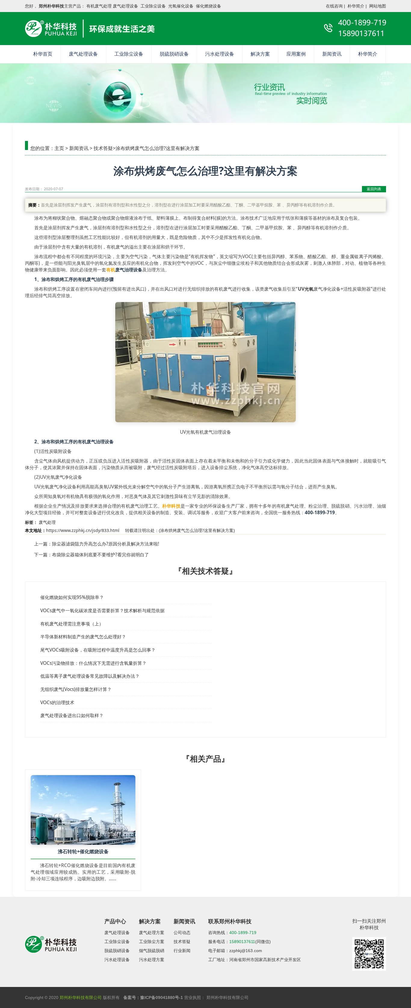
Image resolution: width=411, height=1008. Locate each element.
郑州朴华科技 (51, 6)
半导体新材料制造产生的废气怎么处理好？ (83, 637)
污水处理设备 (219, 54)
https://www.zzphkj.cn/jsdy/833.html (82, 530)
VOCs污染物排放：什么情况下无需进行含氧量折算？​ (93, 663)
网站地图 (377, 6)
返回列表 (374, 188)
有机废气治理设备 (96, 441)
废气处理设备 (83, 54)
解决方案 (260, 54)
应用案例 (296, 54)
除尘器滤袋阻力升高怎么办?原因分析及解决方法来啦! (105, 544)
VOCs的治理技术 (57, 702)
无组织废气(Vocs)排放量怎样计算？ (76, 689)
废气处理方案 (151, 932)
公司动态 (182, 932)
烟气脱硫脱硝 (151, 950)
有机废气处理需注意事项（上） (72, 624)
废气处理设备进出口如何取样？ (72, 715)
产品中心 (115, 921)
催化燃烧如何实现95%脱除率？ (72, 597)
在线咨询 (334, 6)
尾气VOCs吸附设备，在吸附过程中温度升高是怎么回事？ (98, 650)
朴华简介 (356, 6)
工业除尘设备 (128, 54)
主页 (59, 148)
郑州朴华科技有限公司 (81, 997)
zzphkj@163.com (245, 950)
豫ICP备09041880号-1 (161, 997)
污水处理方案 (151, 959)
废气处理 (47, 522)
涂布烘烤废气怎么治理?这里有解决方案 (196, 530)
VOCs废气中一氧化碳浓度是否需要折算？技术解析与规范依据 (102, 610)
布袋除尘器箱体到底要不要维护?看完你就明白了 (100, 554)
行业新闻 (182, 950)
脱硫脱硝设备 (174, 54)
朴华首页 (42, 54)
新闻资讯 (331, 54)
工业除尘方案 (151, 941)
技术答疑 (103, 148)
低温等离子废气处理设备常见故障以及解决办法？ (90, 676)
